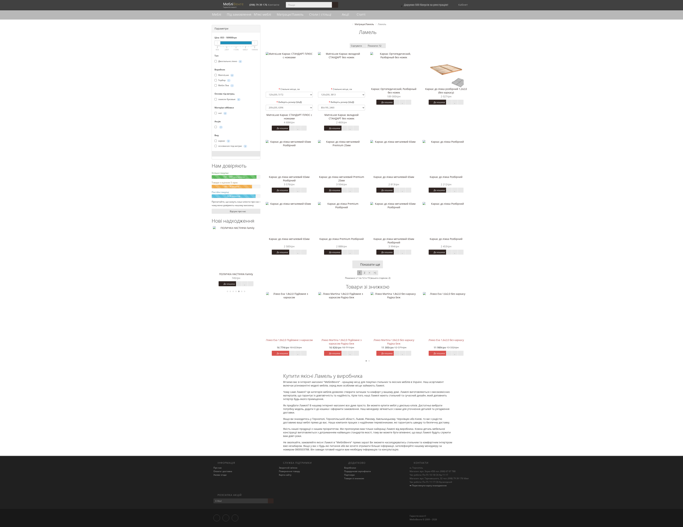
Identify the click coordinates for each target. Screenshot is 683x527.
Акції (345, 14)
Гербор (223, 80)
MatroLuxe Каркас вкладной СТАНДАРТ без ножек (341, 116)
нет (222, 113)
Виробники (350, 467)
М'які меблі (263, 14)
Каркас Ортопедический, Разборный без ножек (393, 90)
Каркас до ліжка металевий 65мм (394, 177)
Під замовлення (239, 14)
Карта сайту (285, 474)
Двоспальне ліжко (229, 61)
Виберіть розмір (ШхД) (290, 102)
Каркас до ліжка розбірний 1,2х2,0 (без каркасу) (446, 90)
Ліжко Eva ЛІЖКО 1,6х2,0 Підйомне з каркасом (446, 341)
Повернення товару (289, 471)
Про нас (217, 467)
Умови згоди (220, 474)
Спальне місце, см (290, 89)
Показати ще (369, 264)
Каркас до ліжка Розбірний (446, 177)
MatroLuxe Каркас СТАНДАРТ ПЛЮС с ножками (289, 116)
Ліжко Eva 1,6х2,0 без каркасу (394, 340)
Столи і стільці (320, 14)
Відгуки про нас (237, 211)
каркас (223, 140)
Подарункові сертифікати (357, 471)
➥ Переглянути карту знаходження (428, 485)
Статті (361, 14)
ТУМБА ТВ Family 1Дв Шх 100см (236, 274)
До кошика (229, 283)
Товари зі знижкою (354, 478)
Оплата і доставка (222, 471)
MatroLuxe (225, 75)
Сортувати (356, 45)
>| (375, 272)
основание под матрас (232, 145)
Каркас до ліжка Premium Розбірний (341, 239)
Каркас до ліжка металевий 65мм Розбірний (289, 178)
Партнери (349, 474)
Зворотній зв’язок (288, 467)
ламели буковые (228, 99)
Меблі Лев (225, 85)
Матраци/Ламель (291, 14)
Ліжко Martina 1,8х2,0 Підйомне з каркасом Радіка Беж (289, 341)
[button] (424, 5)
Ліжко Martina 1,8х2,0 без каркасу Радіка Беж (341, 341)
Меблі (217, 14)
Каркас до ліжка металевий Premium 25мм (341, 178)
